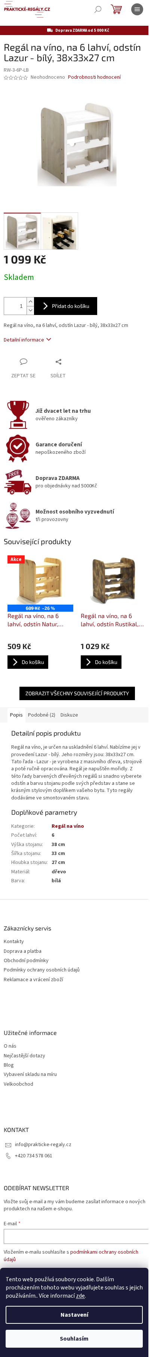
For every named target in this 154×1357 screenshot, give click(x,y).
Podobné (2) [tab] (41, 715)
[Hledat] (97, 9)
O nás (10, 1046)
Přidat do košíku (70, 306)
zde (80, 1296)
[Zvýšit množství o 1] (30, 301)
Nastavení (74, 1315)
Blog (9, 1065)
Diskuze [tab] (69, 715)
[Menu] (137, 9)
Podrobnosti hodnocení (94, 77)
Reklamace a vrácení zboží (33, 979)
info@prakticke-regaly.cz (43, 1144)
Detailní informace (24, 340)
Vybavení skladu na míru (30, 1074)
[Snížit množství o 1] (30, 310)
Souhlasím (74, 1339)
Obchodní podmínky (26, 960)
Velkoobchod (18, 1084)
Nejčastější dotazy (24, 1056)
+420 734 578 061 (33, 1156)
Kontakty (14, 941)
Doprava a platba (22, 951)
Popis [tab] (16, 715)
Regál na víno (68, 826)
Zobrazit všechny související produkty (77, 693)
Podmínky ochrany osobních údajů (42, 970)
